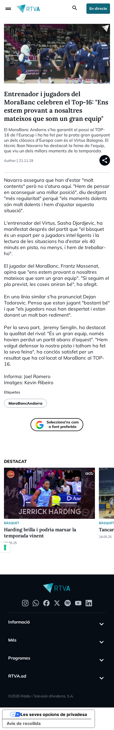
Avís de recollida (24, 723)
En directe (98, 8)
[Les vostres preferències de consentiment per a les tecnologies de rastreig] (5, 547)
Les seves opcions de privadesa (54, 714)
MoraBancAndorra (25, 403)
